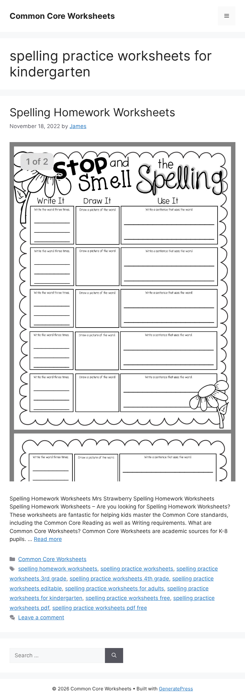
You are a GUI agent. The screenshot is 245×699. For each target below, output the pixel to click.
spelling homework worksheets (57, 569)
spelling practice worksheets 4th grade (119, 578)
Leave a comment (41, 617)
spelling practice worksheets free (127, 598)
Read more (48, 539)
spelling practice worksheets (136, 569)
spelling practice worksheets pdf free (99, 608)
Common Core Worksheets (62, 16)
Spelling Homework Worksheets (92, 112)
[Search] (114, 655)
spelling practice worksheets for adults (114, 588)
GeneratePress (176, 689)
